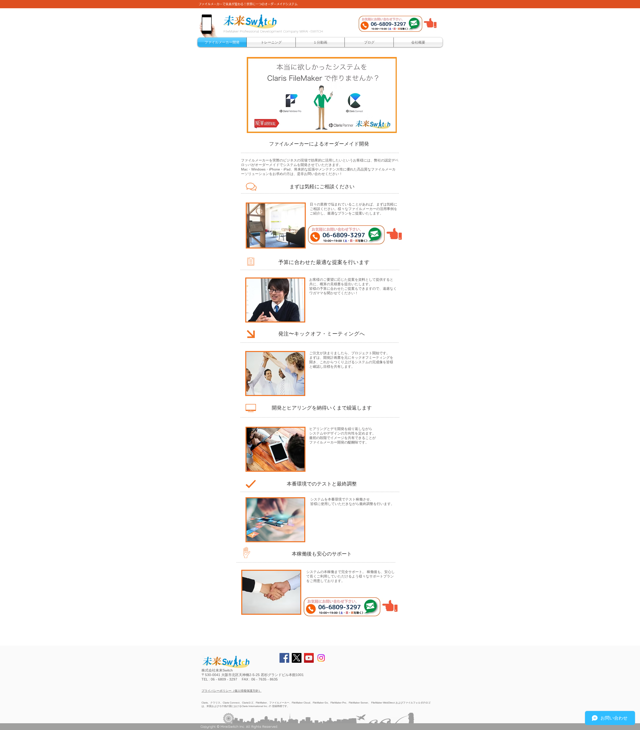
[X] (297, 658)
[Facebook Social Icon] (284, 658)
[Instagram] (321, 658)
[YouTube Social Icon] (309, 658)
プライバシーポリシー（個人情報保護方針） (232, 690)
